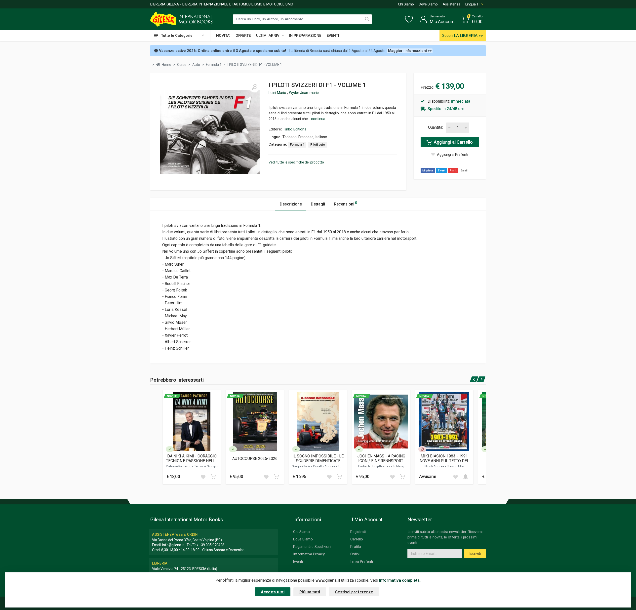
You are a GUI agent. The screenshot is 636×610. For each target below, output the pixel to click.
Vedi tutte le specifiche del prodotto (296, 162)
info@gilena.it (173, 545)
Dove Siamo (428, 4)
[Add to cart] (213, 476)
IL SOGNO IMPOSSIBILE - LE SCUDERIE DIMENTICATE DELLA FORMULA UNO (318, 458)
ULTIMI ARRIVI (268, 35)
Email (464, 170)
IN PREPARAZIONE (305, 35)
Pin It (453, 170)
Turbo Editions (294, 129)
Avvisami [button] (427, 476)
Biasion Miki (455, 466)
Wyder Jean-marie (304, 92)
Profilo (355, 546)
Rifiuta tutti (309, 592)
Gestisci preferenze (354, 592)
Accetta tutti (272, 592)
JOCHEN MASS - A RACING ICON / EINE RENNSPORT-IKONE (381, 458)
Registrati (358, 531)
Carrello (356, 539)
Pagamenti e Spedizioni (312, 546)
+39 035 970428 (211, 545)
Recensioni (345, 203)
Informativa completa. (400, 580)
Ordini (354, 554)
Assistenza (451, 4)
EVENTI (333, 35)
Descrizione (291, 204)
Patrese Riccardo (179, 466)
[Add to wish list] (203, 476)
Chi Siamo (406, 4)
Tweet (441, 170)
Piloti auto (317, 144)
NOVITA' (223, 35)
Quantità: (435, 127)
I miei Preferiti (361, 561)
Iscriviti (475, 553)
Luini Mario (278, 92)
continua (318, 119)
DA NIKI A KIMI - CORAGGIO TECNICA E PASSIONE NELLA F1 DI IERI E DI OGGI (192, 458)
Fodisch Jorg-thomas (374, 466)
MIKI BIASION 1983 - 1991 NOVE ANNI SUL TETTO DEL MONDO (444, 458)
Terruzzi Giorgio (206, 466)
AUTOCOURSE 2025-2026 (255, 458)
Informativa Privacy (309, 554)
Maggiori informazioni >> (410, 50)
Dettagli (318, 204)
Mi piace (427, 170)
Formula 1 (297, 144)
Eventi (298, 561)
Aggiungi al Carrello (453, 142)
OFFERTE (243, 35)
